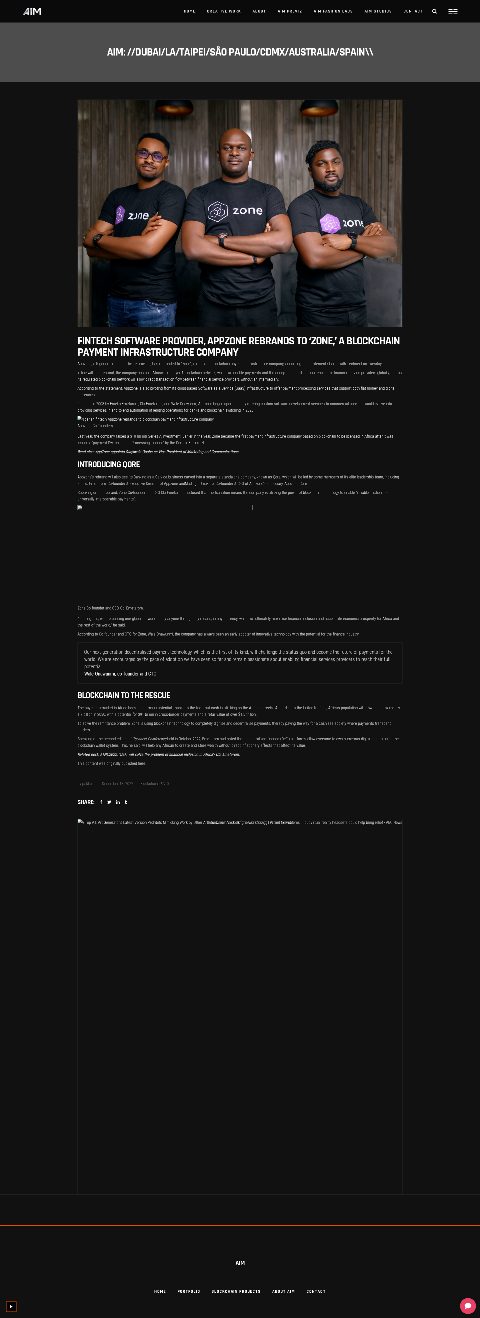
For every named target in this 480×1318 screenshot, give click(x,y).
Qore (276, 477)
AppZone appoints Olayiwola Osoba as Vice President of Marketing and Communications (166, 451)
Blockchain (149, 783)
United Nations (314, 708)
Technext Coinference (149, 739)
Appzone (85, 363)
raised (121, 436)
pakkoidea (90, 783)
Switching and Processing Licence (135, 442)
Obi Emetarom (151, 403)
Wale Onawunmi (183, 403)
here (141, 763)
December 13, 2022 (117, 783)
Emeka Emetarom (124, 403)
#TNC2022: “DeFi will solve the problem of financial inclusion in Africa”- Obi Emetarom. (170, 754)
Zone (186, 363)
